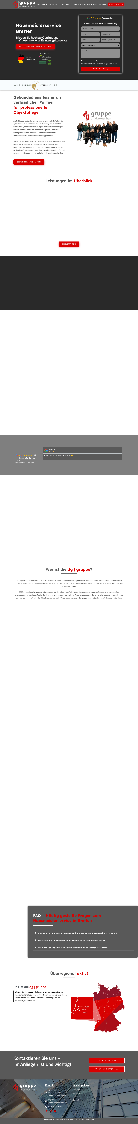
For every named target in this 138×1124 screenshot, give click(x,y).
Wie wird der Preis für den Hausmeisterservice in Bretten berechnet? (73, 947)
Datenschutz (58, 1120)
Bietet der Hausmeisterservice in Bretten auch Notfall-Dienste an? (71, 940)
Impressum (48, 1120)
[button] (83, 933)
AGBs (66, 1120)
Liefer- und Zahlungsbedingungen (81, 1120)
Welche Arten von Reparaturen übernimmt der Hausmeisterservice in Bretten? (77, 933)
